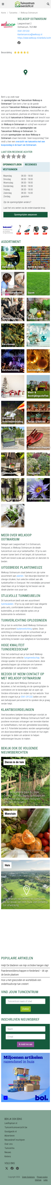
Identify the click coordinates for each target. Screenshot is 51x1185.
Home (3, 13)
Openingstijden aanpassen (25, 214)
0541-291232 (23, 31)
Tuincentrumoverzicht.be (16, 1127)
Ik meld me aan (25, 1044)
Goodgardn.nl (11, 1131)
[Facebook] (19, 42)
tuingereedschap (32, 657)
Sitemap (38, 1180)
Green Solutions (28, 1177)
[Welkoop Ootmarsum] (8, 24)
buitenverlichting (24, 628)
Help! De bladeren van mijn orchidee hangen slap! (25, 965)
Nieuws (8, 1152)
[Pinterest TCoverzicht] (17, 1168)
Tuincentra (13, 13)
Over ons (9, 1144)
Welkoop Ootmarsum (29, 13)
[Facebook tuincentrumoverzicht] (12, 1168)
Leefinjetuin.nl (11, 1123)
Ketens (8, 1156)
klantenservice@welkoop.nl (30, 34)
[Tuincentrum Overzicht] (25, 4)
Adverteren (10, 1135)
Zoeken (25, 1009)
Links (45, 1180)
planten (20, 576)
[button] (25, 72)
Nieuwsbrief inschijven (15, 1139)
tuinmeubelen (7, 604)
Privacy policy (42, 1177)
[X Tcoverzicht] (7, 1168)
